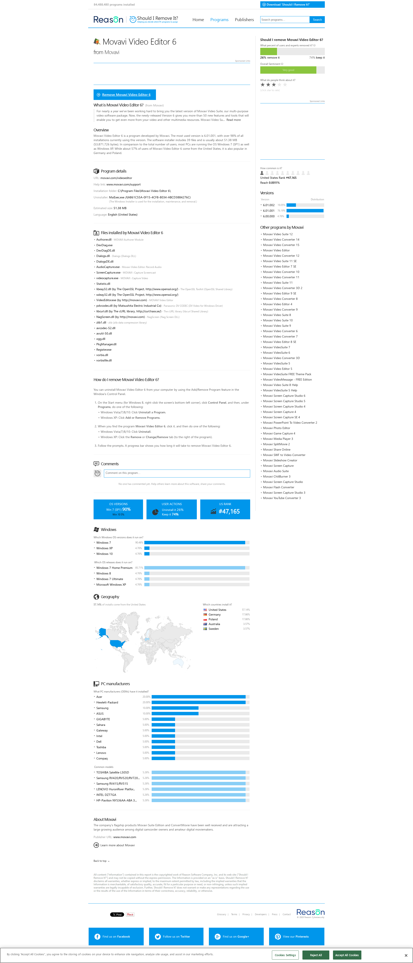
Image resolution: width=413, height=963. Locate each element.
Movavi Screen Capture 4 (279, 412)
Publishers (244, 19)
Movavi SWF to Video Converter (284, 455)
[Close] (406, 955)
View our (296, 936)
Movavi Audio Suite (276, 471)
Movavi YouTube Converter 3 (282, 498)
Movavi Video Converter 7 (280, 336)
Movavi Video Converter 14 (281, 239)
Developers (261, 914)
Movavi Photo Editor (276, 428)
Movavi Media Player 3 (278, 439)
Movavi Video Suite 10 (278, 320)
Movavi (112, 52)
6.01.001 (269, 210)
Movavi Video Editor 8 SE (279, 342)
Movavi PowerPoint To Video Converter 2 (290, 422)
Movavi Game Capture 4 (279, 433)
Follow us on (176, 936)
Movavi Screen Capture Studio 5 (284, 401)
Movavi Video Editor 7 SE (279, 266)
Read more (234, 120)
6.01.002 (269, 205)
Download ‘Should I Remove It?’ (288, 4)
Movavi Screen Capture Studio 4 (284, 406)
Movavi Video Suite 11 (278, 282)
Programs (219, 19)
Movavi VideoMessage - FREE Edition (287, 379)
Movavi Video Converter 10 (281, 272)
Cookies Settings (285, 955)
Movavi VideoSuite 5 (276, 363)
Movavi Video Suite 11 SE (280, 261)
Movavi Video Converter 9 (280, 309)
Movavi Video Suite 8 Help (280, 385)
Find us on (116, 936)
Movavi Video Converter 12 (281, 256)
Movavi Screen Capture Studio (283, 482)
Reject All (316, 955)
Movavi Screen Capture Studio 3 (284, 492)
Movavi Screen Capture (278, 466)
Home (198, 19)
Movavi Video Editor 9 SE (279, 293)
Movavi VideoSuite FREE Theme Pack (287, 374)
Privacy (246, 914)
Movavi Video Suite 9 (277, 326)
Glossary (221, 914)
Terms (234, 914)
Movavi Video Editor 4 (277, 304)
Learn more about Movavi (117, 845)
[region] (206, 955)
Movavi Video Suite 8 (277, 315)
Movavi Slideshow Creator (280, 460)
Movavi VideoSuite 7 (276, 347)
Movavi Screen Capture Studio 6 (284, 396)
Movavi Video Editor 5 (277, 369)
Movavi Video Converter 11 (281, 277)
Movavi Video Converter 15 (281, 245)
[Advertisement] (292, 131)
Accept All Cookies (347, 955)
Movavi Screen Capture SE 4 (281, 417)
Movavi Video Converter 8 (280, 299)
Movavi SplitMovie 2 (276, 444)
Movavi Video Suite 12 (278, 234)
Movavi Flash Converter (278, 487)
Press (274, 914)
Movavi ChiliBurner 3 (277, 476)
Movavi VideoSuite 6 (276, 352)
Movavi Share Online (276, 449)
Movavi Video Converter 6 (280, 331)
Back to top (100, 860)
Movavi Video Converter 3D (281, 358)
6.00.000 (269, 216)
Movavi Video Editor (276, 250)
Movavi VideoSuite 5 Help (280, 390)
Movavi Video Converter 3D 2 (282, 288)
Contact (287, 914)
